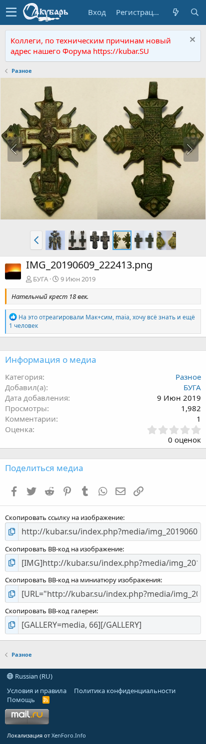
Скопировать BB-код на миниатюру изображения (82, 579)
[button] (11, 12)
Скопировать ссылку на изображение (64, 517)
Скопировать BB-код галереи (50, 610)
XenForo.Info (69, 735)
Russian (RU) (33, 676)
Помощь (21, 699)
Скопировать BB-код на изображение (63, 548)
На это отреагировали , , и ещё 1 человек (102, 321)
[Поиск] (194, 12)
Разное (188, 377)
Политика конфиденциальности (125, 690)
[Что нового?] (175, 12)
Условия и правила (36, 690)
